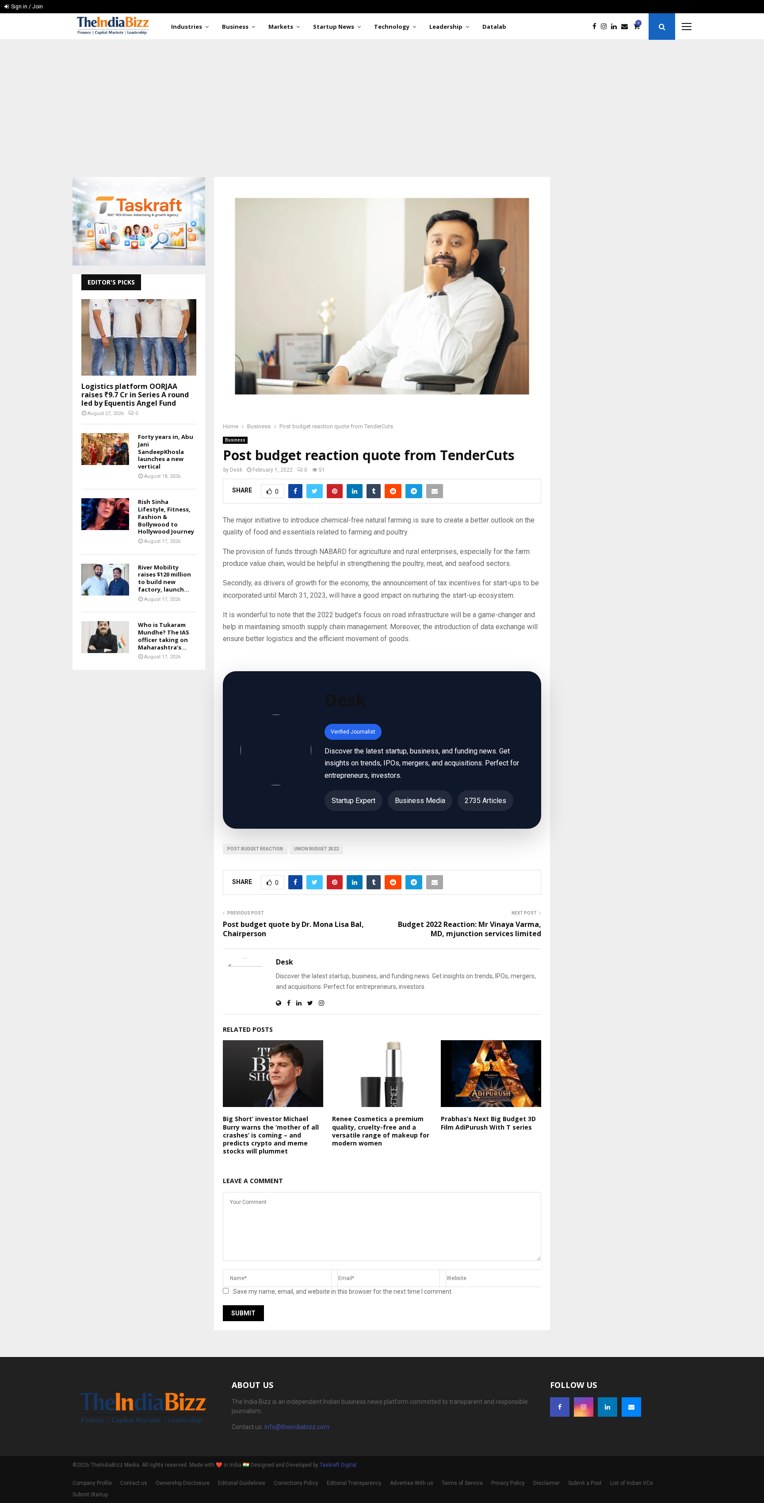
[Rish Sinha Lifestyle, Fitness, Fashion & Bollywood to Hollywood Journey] (105, 514)
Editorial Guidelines (241, 1483)
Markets (280, 27)
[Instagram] (606, 27)
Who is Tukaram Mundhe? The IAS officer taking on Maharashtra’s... (163, 636)
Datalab (494, 27)
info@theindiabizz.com (296, 1426)
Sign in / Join (26, 7)
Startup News (333, 27)
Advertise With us (411, 1483)
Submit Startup (90, 1494)
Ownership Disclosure (183, 1483)
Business (235, 27)
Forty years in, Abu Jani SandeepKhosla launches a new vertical (165, 451)
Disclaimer (546, 1483)
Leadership (445, 27)
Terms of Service (462, 1483)
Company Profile (92, 1483)
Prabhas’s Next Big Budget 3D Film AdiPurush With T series (488, 1123)
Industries (186, 27)
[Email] (626, 27)
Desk (236, 470)
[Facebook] (596, 27)
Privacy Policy (508, 1483)
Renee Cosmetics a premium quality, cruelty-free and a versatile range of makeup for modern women (380, 1131)
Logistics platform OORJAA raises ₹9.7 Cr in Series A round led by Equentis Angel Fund (135, 394)
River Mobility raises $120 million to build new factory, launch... (164, 578)
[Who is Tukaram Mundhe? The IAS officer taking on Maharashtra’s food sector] (105, 637)
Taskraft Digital (338, 1465)
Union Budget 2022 (316, 848)
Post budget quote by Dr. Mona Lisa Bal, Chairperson (293, 928)
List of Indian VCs (631, 1483)
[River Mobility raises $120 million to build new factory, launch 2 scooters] (105, 580)
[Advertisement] (382, 106)
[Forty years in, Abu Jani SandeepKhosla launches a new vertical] (105, 449)
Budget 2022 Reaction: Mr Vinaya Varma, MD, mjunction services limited (469, 928)
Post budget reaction (255, 848)
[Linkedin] (616, 27)
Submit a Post (585, 1483)
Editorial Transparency (354, 1483)
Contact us (133, 1483)
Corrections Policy (296, 1483)
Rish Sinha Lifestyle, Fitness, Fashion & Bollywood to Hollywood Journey (166, 516)
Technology (391, 27)
